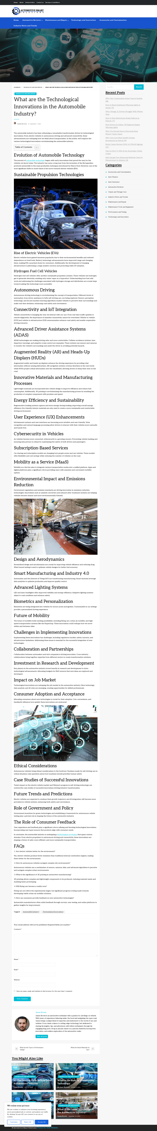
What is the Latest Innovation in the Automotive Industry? (75, 1111)
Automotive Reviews (31, 20)
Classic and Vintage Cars (117, 192)
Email (16, 970)
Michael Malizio (63, 1087)
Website (17, 980)
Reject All (27, 1122)
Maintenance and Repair (56, 20)
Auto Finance (113, 177)
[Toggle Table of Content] (35, 147)
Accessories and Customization (113, 20)
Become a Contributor (52, 2)
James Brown (22, 124)
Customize (14, 1122)
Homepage (17, 87)
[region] (27, 1114)
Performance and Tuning (117, 212)
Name (16, 959)
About (21, 2)
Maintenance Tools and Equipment (121, 207)
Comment (18, 929)
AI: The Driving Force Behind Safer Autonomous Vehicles (32, 1082)
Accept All (41, 1122)
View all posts (42, 1036)
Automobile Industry (31, 912)
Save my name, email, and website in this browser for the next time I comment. (45, 991)
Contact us (40, 2)
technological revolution (67, 835)
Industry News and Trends (25, 26)
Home (16, 2)
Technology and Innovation (83, 20)
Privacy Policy (30, 2)
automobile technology (35, 160)
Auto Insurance (114, 182)
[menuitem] (16, 20)
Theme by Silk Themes (47, 1128)
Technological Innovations (53, 912)
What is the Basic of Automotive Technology (75, 1082)
